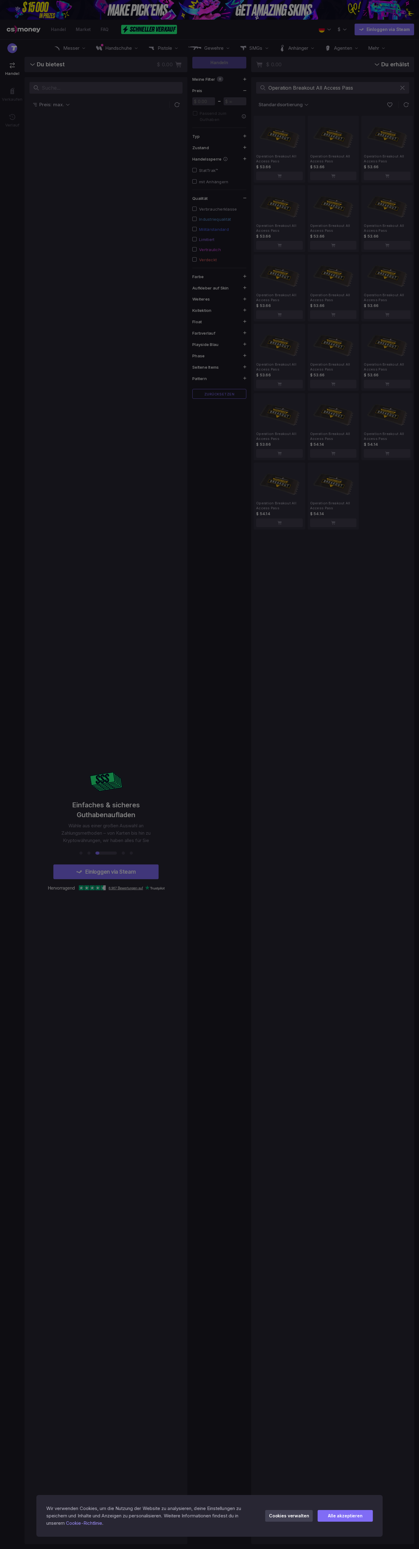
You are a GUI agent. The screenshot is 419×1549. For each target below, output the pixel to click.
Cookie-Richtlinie (84, 1523)
